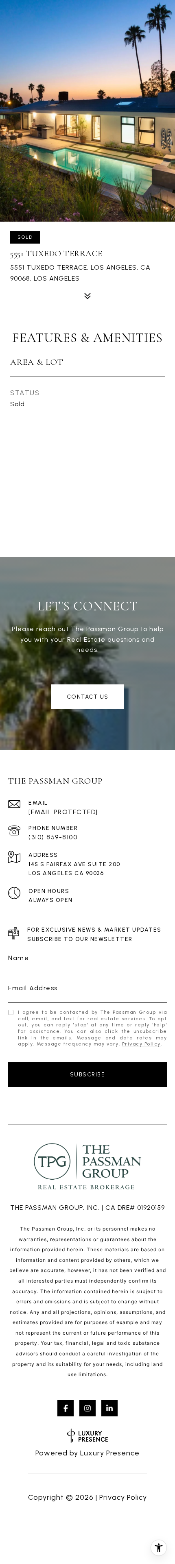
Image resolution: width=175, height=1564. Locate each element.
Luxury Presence (110, 1453)
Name (18, 958)
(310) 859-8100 (52, 837)
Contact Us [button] (88, 696)
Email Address (33, 988)
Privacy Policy (141, 1044)
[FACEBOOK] (65, 1408)
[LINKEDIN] (109, 1408)
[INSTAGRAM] (87, 1408)
